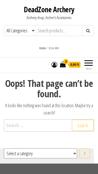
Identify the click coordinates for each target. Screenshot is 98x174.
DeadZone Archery (49, 9)
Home (42, 48)
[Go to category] (84, 153)
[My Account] (54, 64)
